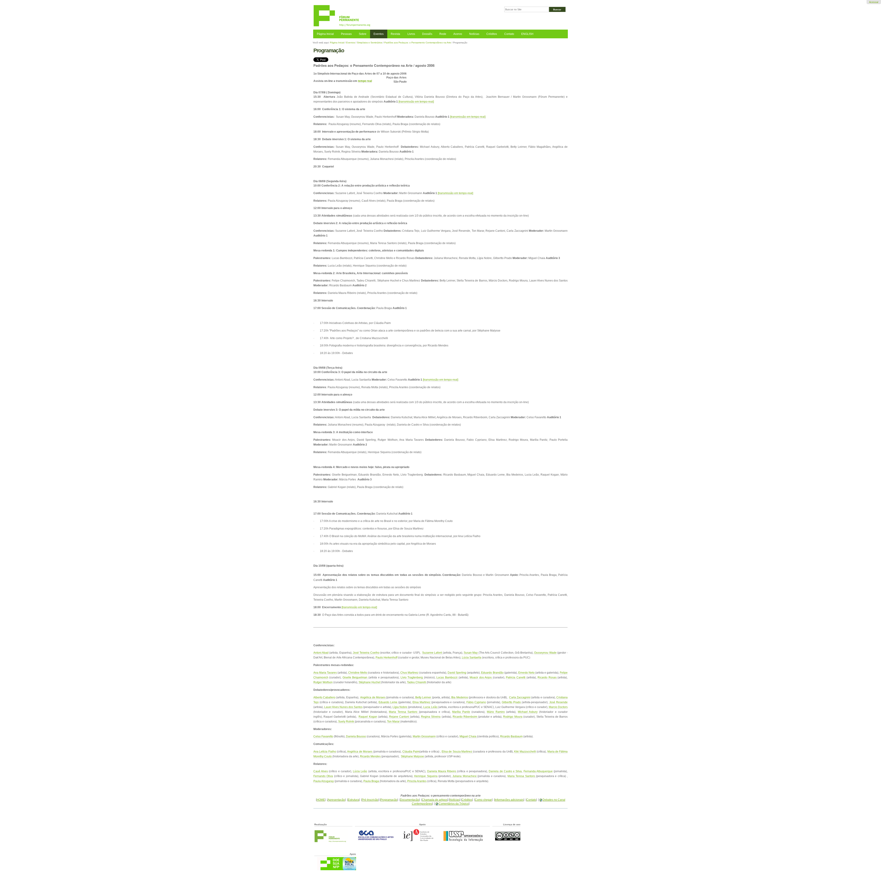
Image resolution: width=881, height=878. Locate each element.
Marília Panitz (461, 711)
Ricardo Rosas (548, 677)
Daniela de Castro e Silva (505, 771)
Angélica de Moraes (373, 697)
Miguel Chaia (468, 736)
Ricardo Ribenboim (465, 716)
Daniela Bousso (356, 736)
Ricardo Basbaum (511, 736)
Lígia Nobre (400, 706)
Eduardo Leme (388, 702)
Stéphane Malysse (413, 756)
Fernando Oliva (323, 776)
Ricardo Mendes (370, 756)
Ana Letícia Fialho (324, 751)
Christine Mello (358, 672)
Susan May (471, 652)
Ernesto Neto (526, 672)
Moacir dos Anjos (481, 677)
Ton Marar (393, 721)
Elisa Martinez (422, 702)
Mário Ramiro (496, 711)
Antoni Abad (321, 652)
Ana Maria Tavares (325, 672)
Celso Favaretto (323, 736)
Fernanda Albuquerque (538, 771)
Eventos (379, 34)
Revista (395, 34)
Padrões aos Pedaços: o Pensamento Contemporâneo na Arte (417, 42)
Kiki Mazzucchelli (525, 751)
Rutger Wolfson (323, 682)
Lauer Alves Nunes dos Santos (343, 706)
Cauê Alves (320, 771)
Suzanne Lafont (432, 652)
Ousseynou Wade (545, 652)
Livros (411, 34)
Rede (442, 34)
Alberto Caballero (324, 697)
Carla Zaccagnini (519, 697)
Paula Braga (371, 781)
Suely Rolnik (346, 721)
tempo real (365, 80)
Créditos (491, 34)
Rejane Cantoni (399, 716)
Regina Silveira (430, 716)
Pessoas (346, 34)
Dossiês (427, 34)
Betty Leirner (423, 697)
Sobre (362, 34)
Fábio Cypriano (476, 702)
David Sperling (457, 672)
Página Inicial (325, 34)
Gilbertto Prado (512, 702)
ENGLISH (527, 34)
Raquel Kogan (368, 716)
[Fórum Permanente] (376, 16)
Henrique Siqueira (425, 776)
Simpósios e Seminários (369, 42)
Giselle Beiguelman (355, 677)
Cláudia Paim (410, 751)
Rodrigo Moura (512, 716)
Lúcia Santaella (471, 657)
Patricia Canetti (516, 677)
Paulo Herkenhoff (386, 657)
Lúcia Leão (360, 771)
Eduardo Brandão (492, 672)
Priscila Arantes (417, 781)
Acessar (873, 2)
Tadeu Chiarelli (417, 682)
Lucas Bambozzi (447, 677)
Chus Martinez (409, 672)
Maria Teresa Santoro (404, 711)
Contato (509, 34)
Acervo (457, 34)
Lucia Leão (430, 706)
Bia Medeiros (459, 697)
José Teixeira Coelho (366, 652)
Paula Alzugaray (323, 781)
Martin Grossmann (424, 736)
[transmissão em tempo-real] (416, 101)
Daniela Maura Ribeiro (442, 771)
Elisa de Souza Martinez (457, 751)
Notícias (474, 34)
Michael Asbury (528, 711)
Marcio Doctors (558, 706)
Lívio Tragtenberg (412, 677)
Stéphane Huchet (370, 682)
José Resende (558, 702)
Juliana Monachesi (464, 776)
